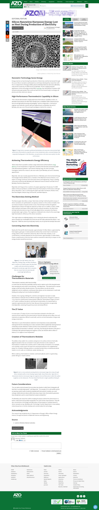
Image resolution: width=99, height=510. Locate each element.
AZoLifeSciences (30, 477)
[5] (68, 57)
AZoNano (13, 471)
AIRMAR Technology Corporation (73, 191)
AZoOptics (13, 475)
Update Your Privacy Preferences (23, 508)
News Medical (30, 475)
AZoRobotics (14, 473)
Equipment (46, 475)
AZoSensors (29, 469)
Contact (75, 475)
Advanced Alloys (73, 217)
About (74, 469)
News (45, 469)
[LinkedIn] (7, 26)
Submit (59, 453)
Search (75, 471)
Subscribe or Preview (74, 218)
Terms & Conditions (78, 479)
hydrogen (39, 88)
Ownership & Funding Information (78, 487)
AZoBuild (13, 477)
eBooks (45, 483)
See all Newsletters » (68, 238)
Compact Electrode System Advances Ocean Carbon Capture (80, 40)
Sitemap (75, 483)
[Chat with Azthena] (95, 507)
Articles (45, 471)
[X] (7, 33)
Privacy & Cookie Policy (78, 481)
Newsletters (76, 473)
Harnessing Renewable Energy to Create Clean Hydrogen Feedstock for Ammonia (80, 49)
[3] (68, 41)
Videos (60, 469)
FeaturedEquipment (75, 19)
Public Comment (35, 451)
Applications (61, 477)
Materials (60, 481)
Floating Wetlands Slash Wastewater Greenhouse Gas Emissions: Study (81, 24)
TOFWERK (68, 185)
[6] (68, 152)
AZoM (12, 469)
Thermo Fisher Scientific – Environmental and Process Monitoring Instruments (74, 198)
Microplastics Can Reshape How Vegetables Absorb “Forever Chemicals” (81, 57)
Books (45, 481)
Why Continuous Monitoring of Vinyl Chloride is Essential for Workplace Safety (80, 151)
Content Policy (76, 485)
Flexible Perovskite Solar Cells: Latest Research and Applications (81, 111)
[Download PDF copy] (7, 22)
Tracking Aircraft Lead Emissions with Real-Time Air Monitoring (80, 143)
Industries (60, 479)
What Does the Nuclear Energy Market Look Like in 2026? (81, 127)
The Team (60, 485)
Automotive (72, 224)
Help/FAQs (61, 483)
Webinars (46, 477)
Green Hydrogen (62, 475)
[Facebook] (7, 29)
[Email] (7, 40)
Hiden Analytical (69, 208)
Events (60, 471)
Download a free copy (49, 278)
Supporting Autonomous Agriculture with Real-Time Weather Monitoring (74, 188)
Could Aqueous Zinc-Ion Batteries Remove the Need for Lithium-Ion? (80, 119)
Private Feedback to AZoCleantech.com (51, 451)
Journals (46, 485)
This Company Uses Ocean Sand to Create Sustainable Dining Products (80, 135)
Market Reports (47, 479)
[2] (68, 33)
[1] (68, 25)
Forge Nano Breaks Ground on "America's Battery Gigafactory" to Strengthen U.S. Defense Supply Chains (80, 33)
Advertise (75, 477)
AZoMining (13, 479)
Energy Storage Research (75, 231)
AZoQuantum (30, 471)
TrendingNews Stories (67, 19)
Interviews (60, 473)
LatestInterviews (84, 19)
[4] (68, 49)
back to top (81, 492)
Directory (46, 473)
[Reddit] (7, 36)
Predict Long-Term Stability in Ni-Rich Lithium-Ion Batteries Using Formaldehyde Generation (75, 205)
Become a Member (63, 486)
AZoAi (28, 473)
